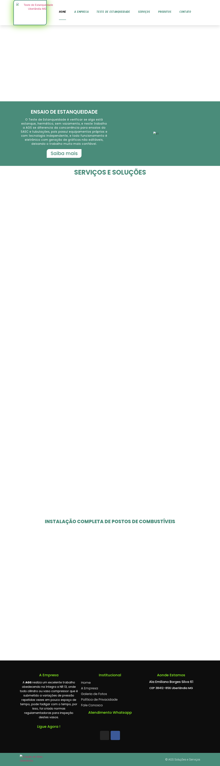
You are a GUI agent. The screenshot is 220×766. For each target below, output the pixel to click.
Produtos (164, 12)
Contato (185, 12)
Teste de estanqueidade (113, 12)
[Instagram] (104, 735)
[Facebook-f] (115, 735)
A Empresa (81, 12)
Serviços (144, 12)
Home (62, 12)
